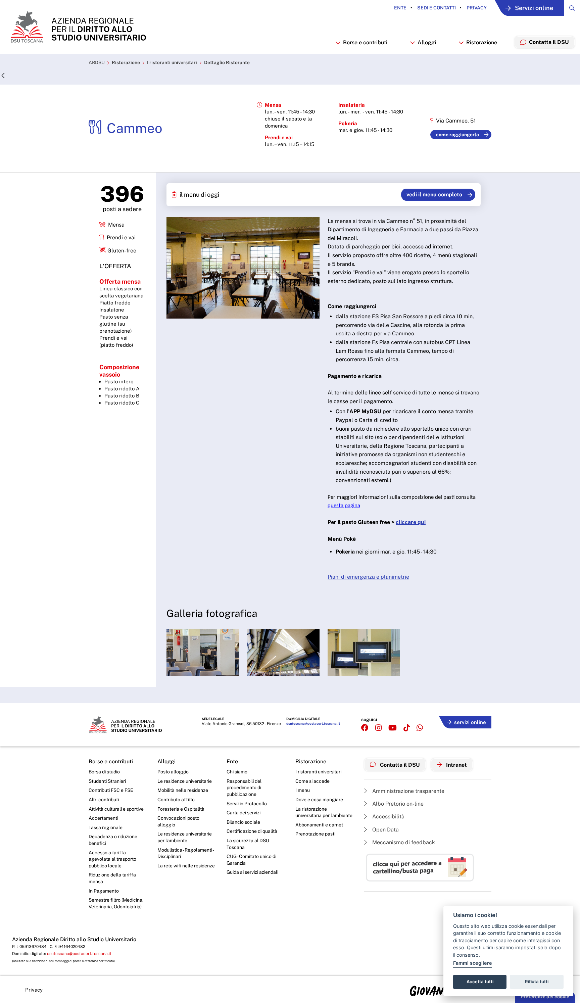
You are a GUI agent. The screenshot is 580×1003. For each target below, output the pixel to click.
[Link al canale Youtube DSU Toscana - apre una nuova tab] (392, 728)
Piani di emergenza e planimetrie (368, 577)
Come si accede (312, 781)
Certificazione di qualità (252, 831)
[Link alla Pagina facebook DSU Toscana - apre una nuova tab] (365, 728)
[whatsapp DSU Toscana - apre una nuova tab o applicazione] (420, 728)
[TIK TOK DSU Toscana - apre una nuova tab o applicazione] (406, 728)
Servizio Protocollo (247, 803)
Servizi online (534, 7)
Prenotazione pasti (315, 834)
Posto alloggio (173, 771)
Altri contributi (104, 799)
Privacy (476, 7)
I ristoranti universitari (172, 62)
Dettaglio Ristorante (227, 62)
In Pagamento (104, 891)
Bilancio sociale (243, 822)
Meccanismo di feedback (403, 842)
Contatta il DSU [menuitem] (549, 42)
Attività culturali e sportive (116, 809)
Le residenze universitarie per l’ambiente (184, 837)
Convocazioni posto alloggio (178, 821)
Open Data (385, 829)
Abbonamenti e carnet (319, 824)
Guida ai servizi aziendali (252, 872)
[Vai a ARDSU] (77, 26)
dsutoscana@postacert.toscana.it (313, 723)
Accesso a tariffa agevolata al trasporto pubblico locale (112, 859)
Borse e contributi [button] (365, 42)
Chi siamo (237, 771)
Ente (400, 7)
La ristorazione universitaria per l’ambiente (323, 812)
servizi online (470, 722)
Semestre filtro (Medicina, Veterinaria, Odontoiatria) (116, 903)
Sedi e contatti (436, 7)
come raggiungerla (457, 134)
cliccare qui (411, 522)
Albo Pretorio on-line (397, 804)
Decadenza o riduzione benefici (113, 840)
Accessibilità (387, 816)
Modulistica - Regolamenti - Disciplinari (185, 853)
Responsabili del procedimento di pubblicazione (244, 787)
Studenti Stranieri (107, 781)
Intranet (456, 765)
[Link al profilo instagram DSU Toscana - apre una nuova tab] (378, 728)
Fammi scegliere (472, 963)
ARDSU (97, 62)
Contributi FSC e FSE (111, 790)
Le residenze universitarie (184, 781)
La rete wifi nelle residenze (186, 865)
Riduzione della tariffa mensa (112, 878)
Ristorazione (126, 62)
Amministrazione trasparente (407, 791)
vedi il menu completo (434, 194)
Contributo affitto (176, 799)
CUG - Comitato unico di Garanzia (251, 860)
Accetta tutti (480, 981)
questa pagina (344, 506)
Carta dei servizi (243, 812)
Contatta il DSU (399, 765)
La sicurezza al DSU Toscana (248, 844)
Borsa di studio (104, 771)
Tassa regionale (106, 827)
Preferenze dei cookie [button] (545, 996)
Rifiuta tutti (536, 981)
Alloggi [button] (427, 42)
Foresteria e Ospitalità (180, 809)
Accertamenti (103, 818)
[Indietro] (3, 76)
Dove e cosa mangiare (319, 799)
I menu (302, 790)
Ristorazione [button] (481, 42)
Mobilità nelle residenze (182, 790)
